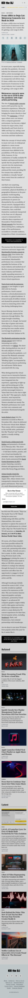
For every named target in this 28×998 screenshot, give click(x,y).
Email (3, 499)
